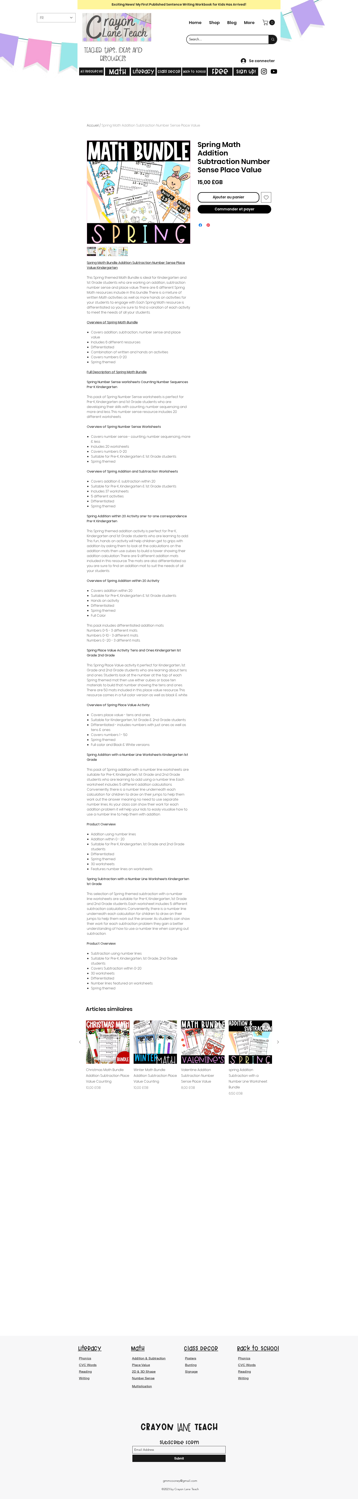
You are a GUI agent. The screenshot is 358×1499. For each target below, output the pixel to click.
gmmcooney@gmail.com (180, 1481)
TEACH (204, 1426)
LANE (184, 1428)
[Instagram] (264, 71)
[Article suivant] (278, 1042)
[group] (179, 1058)
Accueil (93, 125)
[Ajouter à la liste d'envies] (266, 197)
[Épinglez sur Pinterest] (208, 225)
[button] (269, 22)
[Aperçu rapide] (107, 1042)
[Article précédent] (79, 1042)
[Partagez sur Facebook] (200, 225)
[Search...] (272, 39)
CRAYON (159, 1426)
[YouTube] (274, 71)
